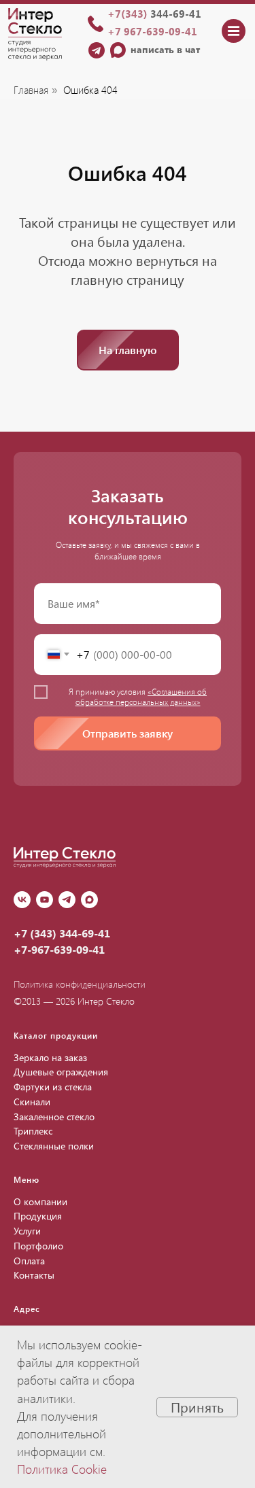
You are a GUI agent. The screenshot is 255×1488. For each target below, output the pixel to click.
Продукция (38, 1215)
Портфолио (38, 1245)
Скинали (32, 1101)
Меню (26, 1179)
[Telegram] (66, 899)
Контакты (34, 1274)
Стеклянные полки (54, 1145)
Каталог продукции (56, 1035)
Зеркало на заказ (50, 1057)
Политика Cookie (62, 1469)
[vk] (22, 899)
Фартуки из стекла (53, 1086)
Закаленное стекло (54, 1116)
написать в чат (165, 49)
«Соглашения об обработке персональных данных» (141, 696)
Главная (31, 90)
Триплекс (33, 1130)
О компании (40, 1201)
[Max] (89, 899)
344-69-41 (154, 13)
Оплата (29, 1260)
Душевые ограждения (61, 1071)
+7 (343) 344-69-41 (62, 933)
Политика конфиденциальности (80, 983)
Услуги (27, 1230)
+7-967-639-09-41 (59, 949)
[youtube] (44, 899)
